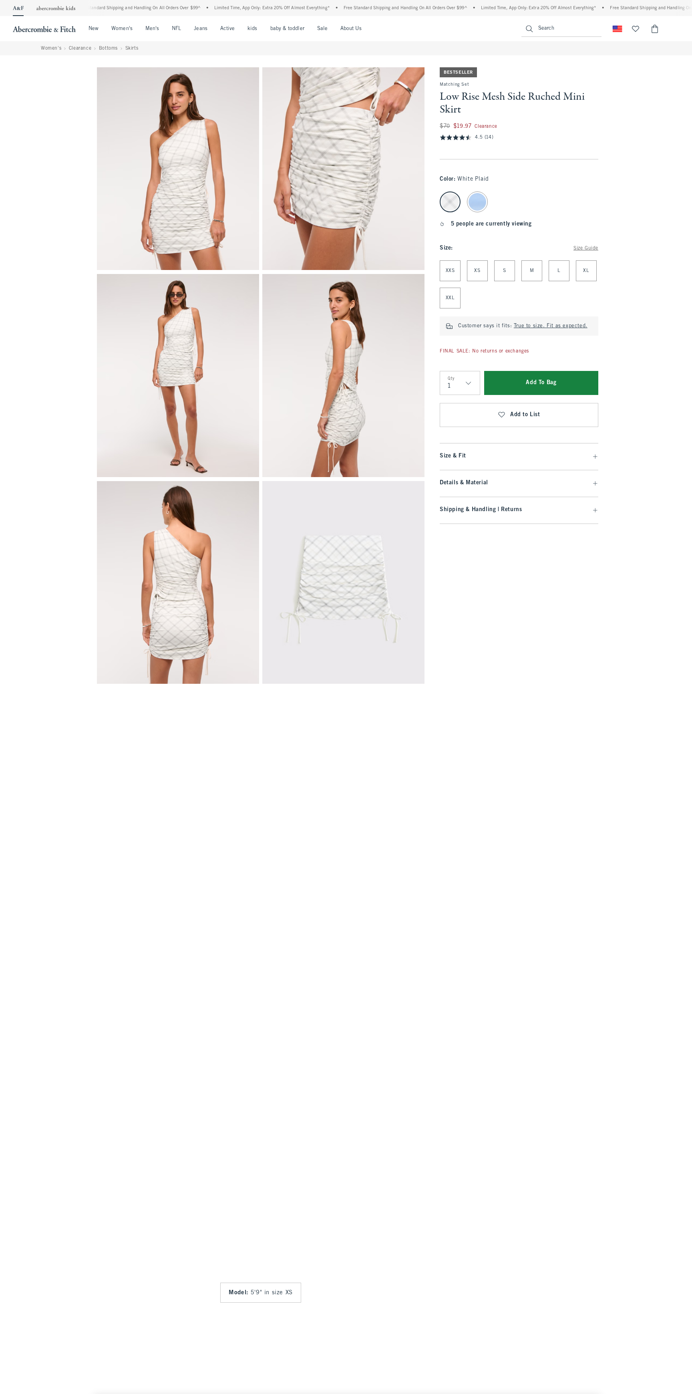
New (94, 28)
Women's (122, 28)
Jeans (200, 28)
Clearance (80, 48)
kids (252, 28)
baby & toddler (287, 28)
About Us (351, 28)
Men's (152, 28)
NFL (176, 28)
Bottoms (108, 48)
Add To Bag (541, 382)
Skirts (132, 48)
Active (227, 28)
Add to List (525, 414)
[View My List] (635, 29)
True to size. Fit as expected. (550, 326)
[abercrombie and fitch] (44, 29)
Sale (322, 28)
